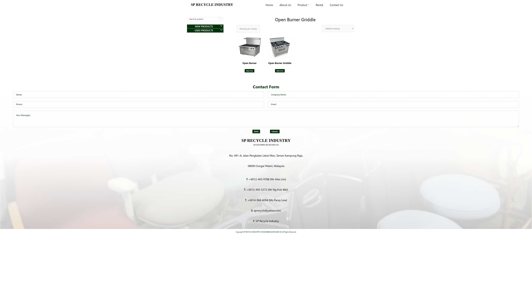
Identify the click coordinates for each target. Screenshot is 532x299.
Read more (249, 71)
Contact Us (336, 5)
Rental (319, 5)
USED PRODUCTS (204, 30)
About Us (285, 5)
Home (269, 5)
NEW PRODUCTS (204, 26)
